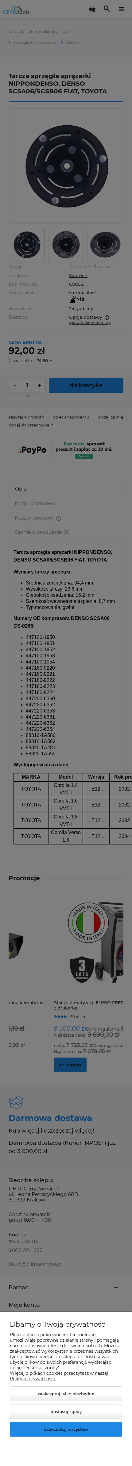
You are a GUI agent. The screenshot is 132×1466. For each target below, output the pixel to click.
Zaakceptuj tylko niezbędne (66, 1393)
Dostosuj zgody (66, 1411)
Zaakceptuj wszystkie (66, 1429)
